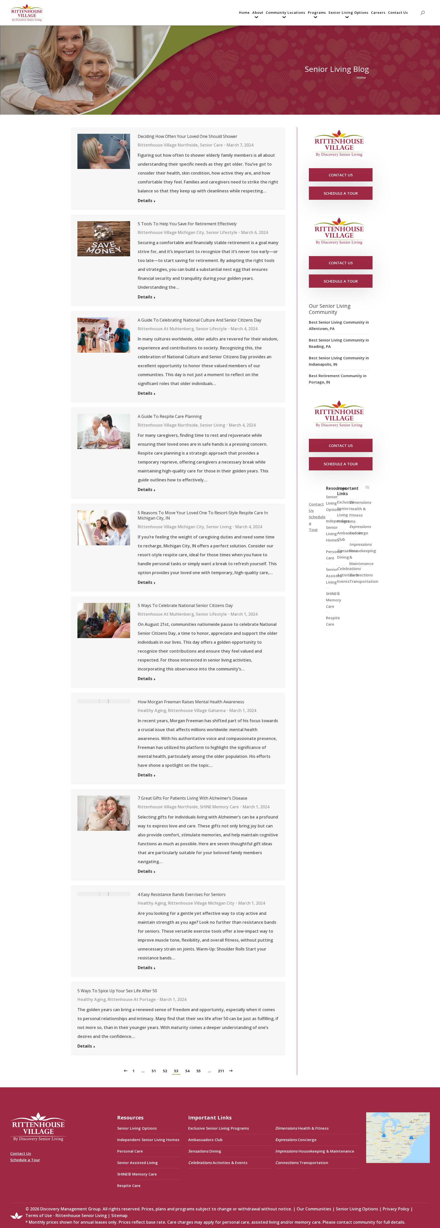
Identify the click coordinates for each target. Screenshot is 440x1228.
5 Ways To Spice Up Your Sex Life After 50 (117, 991)
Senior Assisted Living (137, 1162)
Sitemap (119, 1215)
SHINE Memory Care (219, 807)
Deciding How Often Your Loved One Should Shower (187, 136)
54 (187, 1070)
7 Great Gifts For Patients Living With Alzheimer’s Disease (192, 798)
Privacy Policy (396, 1209)
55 (199, 1070)
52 (165, 1070)
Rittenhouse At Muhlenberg (166, 329)
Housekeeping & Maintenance (362, 554)
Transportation (363, 578)
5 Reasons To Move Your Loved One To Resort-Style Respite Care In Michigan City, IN (203, 515)
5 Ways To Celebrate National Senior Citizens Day (185, 605)
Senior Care (211, 145)
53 (176, 1070)
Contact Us (20, 1153)
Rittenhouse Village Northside (168, 145)
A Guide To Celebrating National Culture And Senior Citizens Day (199, 320)
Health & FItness (360, 509)
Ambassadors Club (205, 1139)
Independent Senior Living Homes (148, 1139)
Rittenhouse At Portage (132, 999)
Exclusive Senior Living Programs (346, 511)
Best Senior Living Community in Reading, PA (339, 343)
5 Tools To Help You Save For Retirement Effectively (187, 224)
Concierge (360, 529)
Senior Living (212, 425)
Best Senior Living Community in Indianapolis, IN (339, 361)
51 (154, 1070)
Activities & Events (349, 575)
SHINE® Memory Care (137, 1174)
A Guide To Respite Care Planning (170, 416)
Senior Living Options (137, 1128)
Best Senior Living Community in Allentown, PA (339, 325)
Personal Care (130, 1151)
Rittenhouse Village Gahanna (197, 710)
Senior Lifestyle (221, 232)
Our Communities (314, 1209)
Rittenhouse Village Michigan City (171, 232)
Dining (347, 554)
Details (145, 200)
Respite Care (333, 621)
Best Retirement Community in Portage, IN (337, 379)
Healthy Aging (152, 710)
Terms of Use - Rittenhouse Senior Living (66, 1215)
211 (221, 1070)
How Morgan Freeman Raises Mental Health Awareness (191, 702)
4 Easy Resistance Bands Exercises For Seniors (182, 894)
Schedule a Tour (25, 1159)
